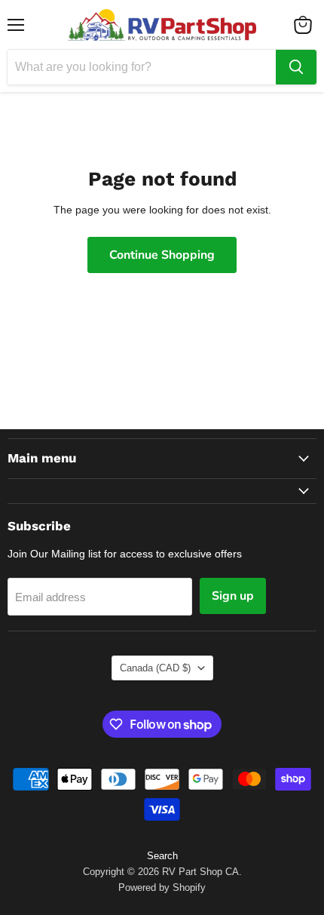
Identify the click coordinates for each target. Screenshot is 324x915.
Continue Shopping (162, 255)
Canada (155, 668)
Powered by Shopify (162, 887)
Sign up (233, 596)
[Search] (296, 67)
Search (162, 855)
